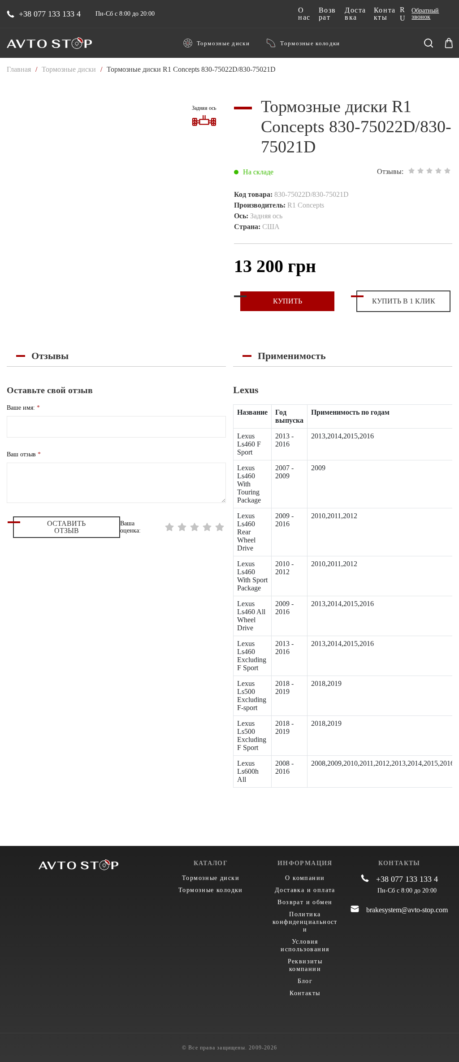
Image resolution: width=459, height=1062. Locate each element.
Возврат (327, 14)
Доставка (355, 14)
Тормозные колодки (310, 43)
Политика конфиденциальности (305, 922)
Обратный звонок (425, 14)
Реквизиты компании (305, 965)
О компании (305, 878)
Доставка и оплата (305, 890)
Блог (305, 981)
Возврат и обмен (304, 902)
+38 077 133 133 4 (50, 14)
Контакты (385, 14)
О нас (304, 14)
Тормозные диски (223, 43)
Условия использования (305, 945)
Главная (19, 69)
